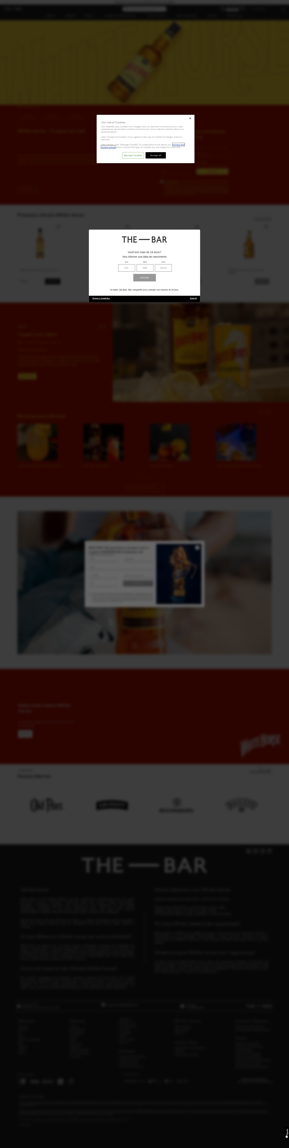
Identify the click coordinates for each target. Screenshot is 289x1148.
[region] (145, 139)
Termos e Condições (101, 299)
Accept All (155, 155)
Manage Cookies (133, 155)
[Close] (190, 118)
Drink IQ (193, 299)
